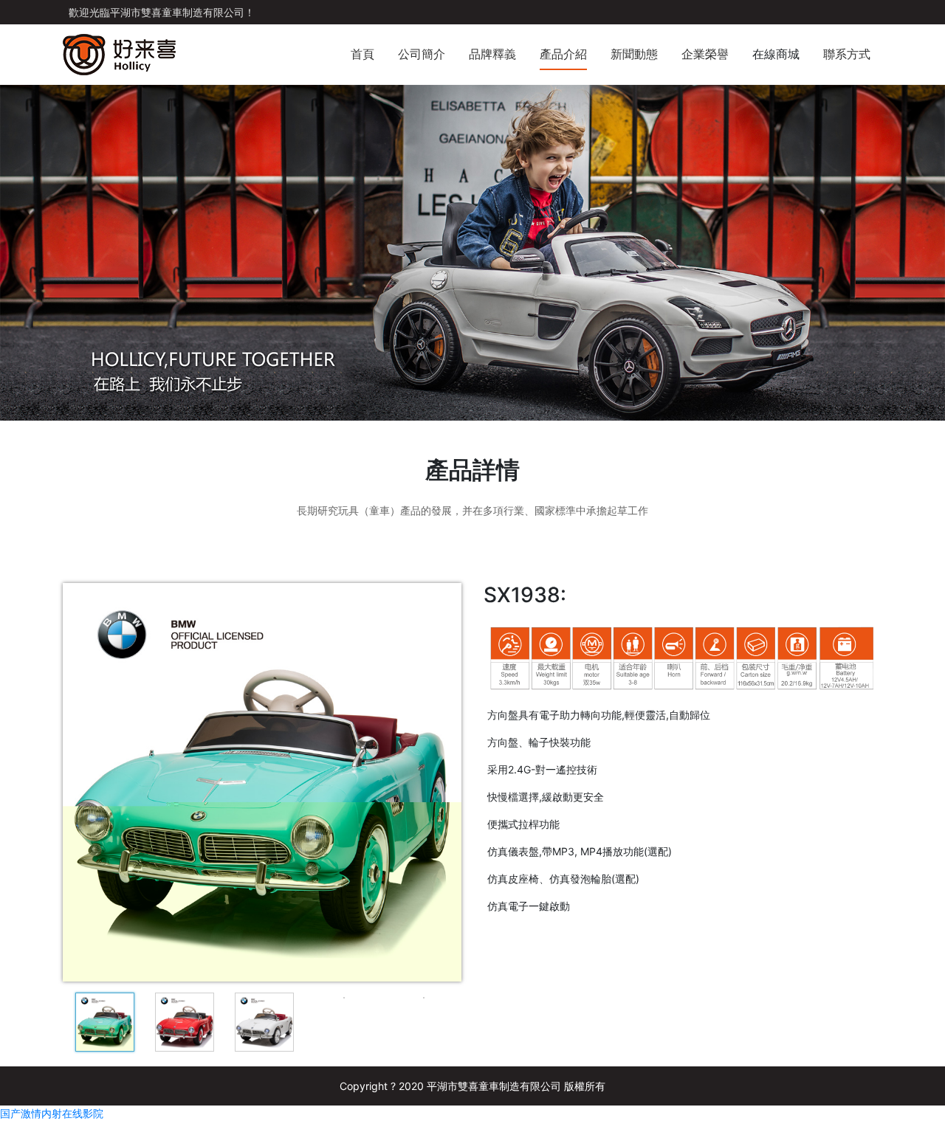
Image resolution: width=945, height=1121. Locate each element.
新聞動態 (634, 53)
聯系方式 (846, 53)
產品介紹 (563, 53)
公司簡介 (421, 53)
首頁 (362, 53)
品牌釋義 (492, 53)
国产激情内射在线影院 (51, 1113)
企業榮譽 (705, 53)
